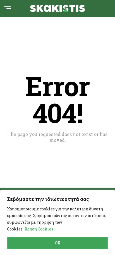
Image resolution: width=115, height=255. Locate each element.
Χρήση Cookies (39, 229)
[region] (57, 222)
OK (58, 243)
